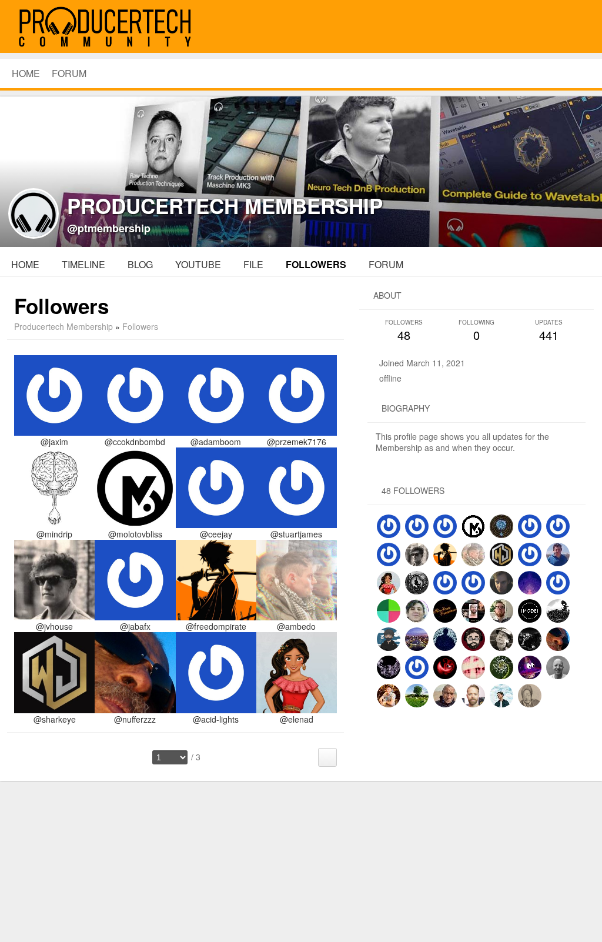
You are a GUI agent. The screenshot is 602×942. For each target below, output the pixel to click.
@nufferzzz (135, 719)
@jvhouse (54, 626)
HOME (26, 73)
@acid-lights (216, 719)
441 (549, 330)
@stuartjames (296, 534)
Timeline (83, 264)
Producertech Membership (63, 326)
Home (25, 264)
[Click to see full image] (301, 170)
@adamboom (215, 441)
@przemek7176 (296, 441)
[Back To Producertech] (580, 27)
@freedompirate (216, 626)
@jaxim (54, 441)
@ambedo (296, 626)
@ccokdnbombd (135, 441)
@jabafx (135, 626)
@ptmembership (108, 228)
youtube (198, 264)
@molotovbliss (135, 534)
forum (386, 264)
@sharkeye (55, 719)
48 (404, 330)
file (253, 264)
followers (316, 264)
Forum (69, 73)
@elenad (296, 719)
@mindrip (54, 534)
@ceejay (216, 534)
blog (140, 264)
